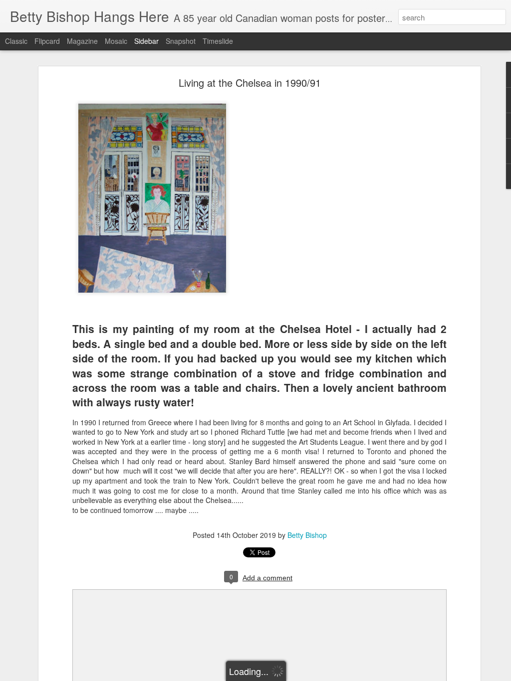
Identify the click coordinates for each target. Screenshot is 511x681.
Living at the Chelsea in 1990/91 (250, 82)
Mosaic (116, 41)
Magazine (82, 41)
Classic (16, 41)
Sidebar (146, 41)
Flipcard (47, 41)
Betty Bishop (307, 535)
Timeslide (218, 41)
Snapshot (181, 41)
